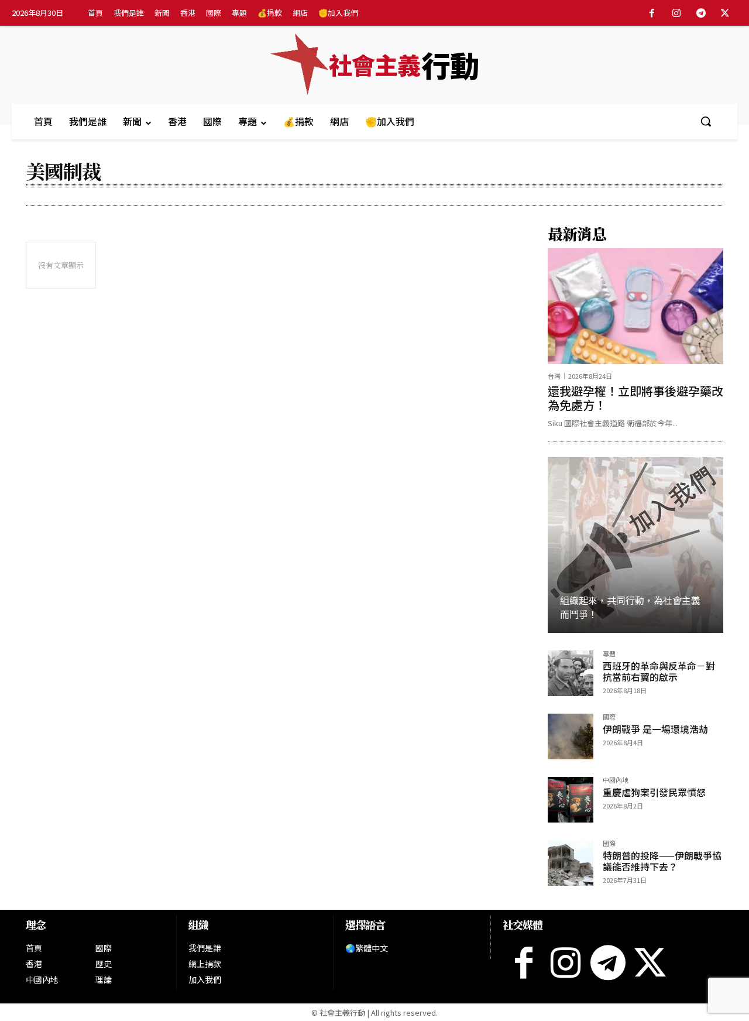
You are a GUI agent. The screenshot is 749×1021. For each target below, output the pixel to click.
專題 (609, 654)
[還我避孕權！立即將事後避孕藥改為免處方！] (635, 306)
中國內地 (615, 780)
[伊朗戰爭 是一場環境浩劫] (570, 736)
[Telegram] (701, 13)
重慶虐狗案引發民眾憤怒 (654, 792)
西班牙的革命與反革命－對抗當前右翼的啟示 (659, 671)
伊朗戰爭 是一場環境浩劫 (655, 729)
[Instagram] (676, 13)
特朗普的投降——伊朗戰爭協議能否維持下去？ (662, 860)
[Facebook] (652, 13)
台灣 (554, 376)
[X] (725, 13)
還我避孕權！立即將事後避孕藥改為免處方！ (635, 397)
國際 (609, 717)
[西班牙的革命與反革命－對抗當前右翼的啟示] (570, 673)
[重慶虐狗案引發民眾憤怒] (570, 800)
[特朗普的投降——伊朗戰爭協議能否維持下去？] (570, 863)
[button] (705, 121)
